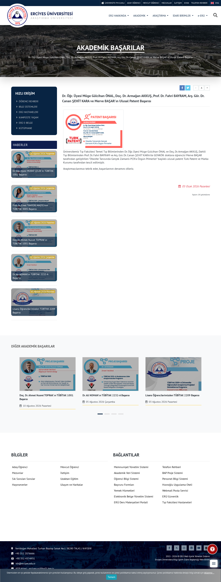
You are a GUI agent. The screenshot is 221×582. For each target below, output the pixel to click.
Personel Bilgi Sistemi (175, 478)
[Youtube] (198, 548)
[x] (176, 548)
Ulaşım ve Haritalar (71, 484)
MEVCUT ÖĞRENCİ (151, 3)
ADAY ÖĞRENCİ (133, 3)
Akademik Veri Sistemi (127, 473)
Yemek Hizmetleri (124, 490)
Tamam (111, 577)
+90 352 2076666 (25, 553)
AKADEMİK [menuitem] (139, 15)
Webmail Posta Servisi (175, 490)
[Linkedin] (191, 548)
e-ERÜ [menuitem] (201, 15)
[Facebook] (169, 548)
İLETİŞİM (178, 3)
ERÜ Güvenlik (170, 496)
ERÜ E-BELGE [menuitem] (25, 122)
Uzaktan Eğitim (69, 478)
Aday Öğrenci (19, 467)
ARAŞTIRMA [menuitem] (159, 15)
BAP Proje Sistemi (172, 473)
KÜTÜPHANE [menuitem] (24, 128)
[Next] (206, 548)
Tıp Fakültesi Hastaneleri (177, 502)
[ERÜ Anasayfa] (39, 15)
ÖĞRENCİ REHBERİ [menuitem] (27, 101)
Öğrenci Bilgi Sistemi (126, 478)
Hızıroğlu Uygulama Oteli (177, 484)
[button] (214, 563)
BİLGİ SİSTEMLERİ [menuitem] (27, 106)
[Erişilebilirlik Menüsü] (212, 549)
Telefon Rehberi (171, 467)
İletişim (64, 473)
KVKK (186, 3)
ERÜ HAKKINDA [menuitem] (118, 15)
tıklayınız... (209, 572)
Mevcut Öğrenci (69, 467)
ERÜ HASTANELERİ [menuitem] (27, 112)
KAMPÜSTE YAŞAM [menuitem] (27, 117)
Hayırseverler (19, 484)
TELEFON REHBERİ (199, 3)
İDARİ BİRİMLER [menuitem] (182, 15)
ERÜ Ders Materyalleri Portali (131, 502)
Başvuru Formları (124, 484)
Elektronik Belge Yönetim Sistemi (133, 496)
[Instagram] (184, 548)
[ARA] (215, 15)
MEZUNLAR (167, 3)
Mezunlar (17, 473)
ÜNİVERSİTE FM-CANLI (114, 3)
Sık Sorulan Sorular (23, 478)
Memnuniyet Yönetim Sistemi (131, 467)
